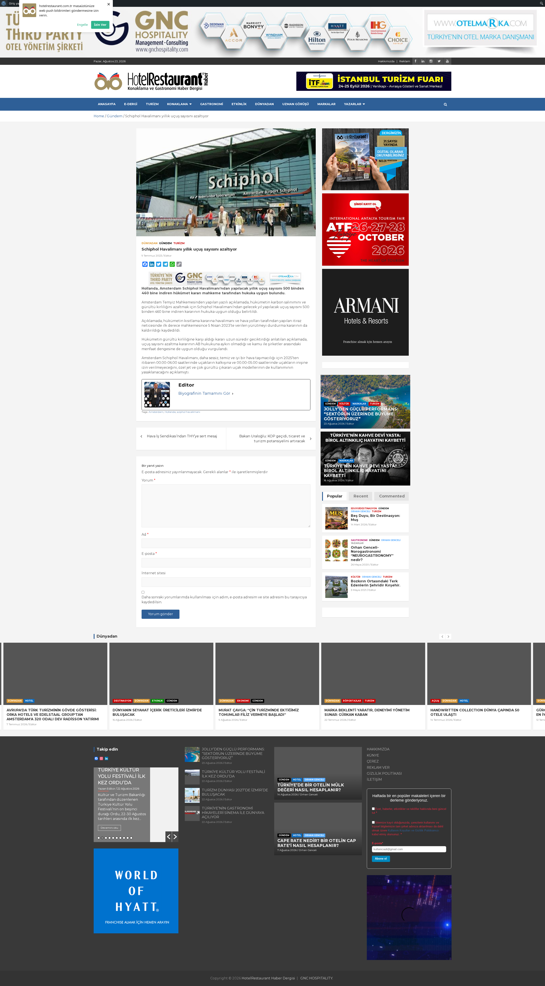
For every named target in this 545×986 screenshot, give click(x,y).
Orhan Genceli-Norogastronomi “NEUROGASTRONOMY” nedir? (372, 553)
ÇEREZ (373, 761)
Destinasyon (21, 700)
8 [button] (124, 838)
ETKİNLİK (239, 104)
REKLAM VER (378, 768)
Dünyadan (150, 243)
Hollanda (170, 411)
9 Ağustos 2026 (127, 719)
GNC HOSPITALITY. (316, 978)
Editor (168, 255)
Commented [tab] (392, 496)
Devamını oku (109, 827)
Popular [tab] (335, 496)
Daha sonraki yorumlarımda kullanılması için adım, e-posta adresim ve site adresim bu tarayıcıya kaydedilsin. (224, 599)
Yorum (148, 480)
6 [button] (116, 838)
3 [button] (106, 838)
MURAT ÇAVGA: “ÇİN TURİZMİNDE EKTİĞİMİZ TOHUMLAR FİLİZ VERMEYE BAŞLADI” (158, 712)
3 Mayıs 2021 (358, 590)
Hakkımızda (386, 61)
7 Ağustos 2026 (287, 850)
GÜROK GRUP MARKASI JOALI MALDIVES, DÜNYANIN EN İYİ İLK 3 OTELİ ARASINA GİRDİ (482, 712)
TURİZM (152, 104)
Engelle (82, 24)
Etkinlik (56, 700)
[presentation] (442, 637)
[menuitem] (3, 3)
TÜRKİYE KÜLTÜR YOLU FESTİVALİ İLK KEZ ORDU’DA (233, 774)
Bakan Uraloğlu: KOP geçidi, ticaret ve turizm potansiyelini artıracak (272, 438)
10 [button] (131, 838)
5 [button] (113, 838)
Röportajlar (251, 700)
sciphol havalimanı (188, 411)
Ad (145, 534)
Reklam (404, 61)
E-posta (149, 554)
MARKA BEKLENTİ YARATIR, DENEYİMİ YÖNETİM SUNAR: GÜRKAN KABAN (266, 712)
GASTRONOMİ (211, 104)
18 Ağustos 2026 (334, 480)
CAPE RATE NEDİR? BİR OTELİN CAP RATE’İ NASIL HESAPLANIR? (316, 843)
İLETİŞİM (374, 779)
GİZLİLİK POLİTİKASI (384, 773)
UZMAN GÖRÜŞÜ (295, 104)
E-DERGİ (130, 104)
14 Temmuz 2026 (340, 719)
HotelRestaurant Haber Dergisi (268, 978)
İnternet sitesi (154, 573)
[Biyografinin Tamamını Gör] (232, 393)
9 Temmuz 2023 (152, 255)
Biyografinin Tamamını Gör (204, 393)
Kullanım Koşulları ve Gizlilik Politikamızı (413, 830)
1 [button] (98, 838)
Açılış (334, 700)
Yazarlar (357, 543)
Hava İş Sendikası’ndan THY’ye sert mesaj (182, 436)
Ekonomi (142, 700)
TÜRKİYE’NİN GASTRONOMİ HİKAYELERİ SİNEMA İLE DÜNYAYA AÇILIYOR (233, 812)
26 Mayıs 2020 (360, 564)
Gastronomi (359, 540)
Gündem (165, 243)
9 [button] (127, 838)
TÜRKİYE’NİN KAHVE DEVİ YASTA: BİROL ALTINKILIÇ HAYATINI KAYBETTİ (360, 471)
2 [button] (102, 838)
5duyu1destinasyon (364, 508)
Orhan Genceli (360, 511)
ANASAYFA (107, 104)
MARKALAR (326, 104)
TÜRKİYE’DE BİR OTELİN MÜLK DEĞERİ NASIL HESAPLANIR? (310, 787)
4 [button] (109, 838)
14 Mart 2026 (359, 524)
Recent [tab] (361, 496)
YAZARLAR (352, 104)
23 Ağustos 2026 (334, 423)
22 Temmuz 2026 (235, 719)
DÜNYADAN (264, 104)
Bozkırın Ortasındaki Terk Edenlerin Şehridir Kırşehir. (375, 583)
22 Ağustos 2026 (212, 781)
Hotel (363, 700)
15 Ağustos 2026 (22, 719)
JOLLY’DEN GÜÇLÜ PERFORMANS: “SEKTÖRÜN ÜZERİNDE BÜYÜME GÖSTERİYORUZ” (361, 414)
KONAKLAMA (177, 104)
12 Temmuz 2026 (446, 719)
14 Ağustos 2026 (287, 794)
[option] (136, 804)
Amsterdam (156, 411)
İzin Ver (100, 24)
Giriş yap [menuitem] (14, 3)
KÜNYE (373, 755)
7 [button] (120, 838)
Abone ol (381, 858)
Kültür (344, 403)
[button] (168, 836)
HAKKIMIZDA (378, 749)
